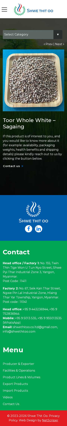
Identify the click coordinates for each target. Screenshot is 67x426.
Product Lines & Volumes (21, 377)
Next (59, 44)
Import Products (15, 390)
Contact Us (11, 404)
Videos (7, 397)
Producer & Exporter (18, 364)
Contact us (11, 166)
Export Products (15, 384)
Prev (49, 44)
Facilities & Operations (19, 370)
